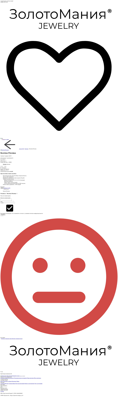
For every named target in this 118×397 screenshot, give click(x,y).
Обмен (17, 381)
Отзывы (3, 139)
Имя (1, 201)
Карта (1, 381)
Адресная (2, 383)
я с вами (7, 139)
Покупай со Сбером (7, 381)
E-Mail (1, 202)
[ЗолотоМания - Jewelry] (59, 18)
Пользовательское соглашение (20, 378)
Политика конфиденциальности (7, 378)
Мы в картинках (37, 378)
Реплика (8, 191)
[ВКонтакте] (59, 386)
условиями (27, 213)
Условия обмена (12, 383)
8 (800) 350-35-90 (4, 2)
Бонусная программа (20, 383)
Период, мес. (3, 170)
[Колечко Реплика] (59, 150)
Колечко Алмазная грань (6, 338)
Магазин (6, 383)
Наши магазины (30, 378)
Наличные (14, 381)
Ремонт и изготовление (29, 383)
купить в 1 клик (7, 187)
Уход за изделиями (38, 383)
